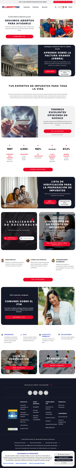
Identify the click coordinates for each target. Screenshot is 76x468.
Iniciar (70, 7)
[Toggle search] (55, 7)
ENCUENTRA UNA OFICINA (63, 1)
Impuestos (27, 7)
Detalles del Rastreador (21, 463)
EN (59, 7)
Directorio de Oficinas (49, 408)
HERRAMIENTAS (9, 334)
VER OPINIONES (38, 279)
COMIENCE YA (19, 36)
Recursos (44, 7)
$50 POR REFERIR (66, 334)
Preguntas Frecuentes (49, 413)
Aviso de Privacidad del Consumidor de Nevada (44, 445)
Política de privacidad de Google (37, 463)
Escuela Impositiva (36, 411)
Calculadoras (24, 425)
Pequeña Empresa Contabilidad (36, 418)
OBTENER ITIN (19, 317)
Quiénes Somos (50, 418)
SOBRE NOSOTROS (38, 169)
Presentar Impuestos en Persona (24, 407)
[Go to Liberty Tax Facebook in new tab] (30, 393)
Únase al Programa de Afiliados (62, 422)
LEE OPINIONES (57, 131)
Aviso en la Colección (51, 448)
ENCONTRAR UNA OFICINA (65, 72)
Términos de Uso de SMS (22, 445)
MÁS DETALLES (50, 202)
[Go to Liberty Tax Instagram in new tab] (35, 393)
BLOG (24, 334)
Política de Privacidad (8, 463)
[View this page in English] (62, 7)
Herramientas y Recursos (24, 421)
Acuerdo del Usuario (51, 443)
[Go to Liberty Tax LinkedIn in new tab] (46, 393)
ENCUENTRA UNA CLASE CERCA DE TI (57, 244)
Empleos (48, 421)
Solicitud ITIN (24, 428)
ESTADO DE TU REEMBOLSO (46, 335)
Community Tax (62, 417)
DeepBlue (36, 407)
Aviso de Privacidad (35, 443)
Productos (36, 7)
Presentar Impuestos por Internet (24, 414)
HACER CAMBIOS (57, 365)
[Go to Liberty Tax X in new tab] (40, 393)
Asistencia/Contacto (51, 424)
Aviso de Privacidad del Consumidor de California (29, 448)
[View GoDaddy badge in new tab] (12, 429)
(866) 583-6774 (50, 428)
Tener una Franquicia (61, 406)
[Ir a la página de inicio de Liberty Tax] (11, 7)
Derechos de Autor (20, 443)
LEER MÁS (50, 71)
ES (66, 7)
